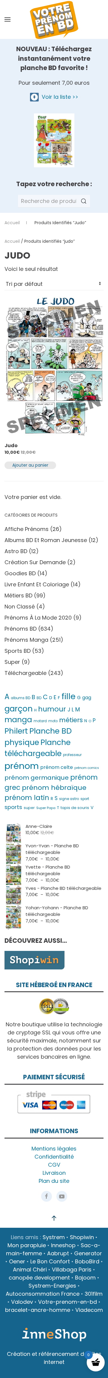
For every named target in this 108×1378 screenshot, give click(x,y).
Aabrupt (58, 1253)
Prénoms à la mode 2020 (38, 617)
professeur (72, 754)
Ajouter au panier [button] (30, 465)
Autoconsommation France (43, 1293)
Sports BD (17, 651)
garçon (18, 708)
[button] (7, 19)
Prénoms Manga (26, 640)
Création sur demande (35, 562)
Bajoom (85, 1277)
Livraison (54, 1173)
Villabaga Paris (72, 1269)
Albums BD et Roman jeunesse (45, 540)
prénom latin (26, 797)
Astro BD (15, 551)
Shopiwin (82, 1237)
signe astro (69, 798)
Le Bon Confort (50, 1261)
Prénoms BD (20, 628)
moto (53, 721)
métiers (71, 720)
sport (84, 798)
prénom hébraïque (54, 787)
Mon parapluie (27, 1245)
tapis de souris (75, 807)
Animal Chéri (30, 1269)
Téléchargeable (25, 673)
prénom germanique (36, 777)
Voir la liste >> (58, 97)
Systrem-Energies (52, 1285)
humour (52, 709)
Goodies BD (20, 573)
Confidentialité (54, 1156)
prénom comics (86, 768)
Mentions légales (54, 1148)
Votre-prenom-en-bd (67, 1302)
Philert (16, 731)
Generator (88, 1253)
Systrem (54, 1237)
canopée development (39, 1277)
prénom (21, 766)
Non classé (19, 606)
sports (13, 807)
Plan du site (54, 1181)
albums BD (20, 698)
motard (40, 721)
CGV (54, 1164)
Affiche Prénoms (26, 529)
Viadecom (89, 1310)
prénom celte (56, 767)
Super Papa (46, 807)
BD (39, 698)
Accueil (12, 241)
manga (18, 719)
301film (94, 1293)
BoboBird (87, 1261)
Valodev (22, 1302)
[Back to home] (54, 19)
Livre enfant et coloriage (36, 584)
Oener (17, 1261)
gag (86, 697)
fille (69, 696)
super (29, 807)
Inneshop (63, 1245)
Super (12, 662)
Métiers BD (18, 595)
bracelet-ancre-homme (37, 1310)
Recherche (83, 201)
